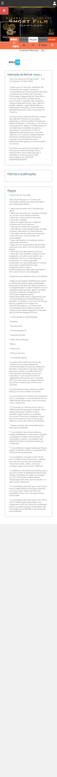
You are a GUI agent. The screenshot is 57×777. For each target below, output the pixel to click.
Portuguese (18, 62)
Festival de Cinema (23, 45)
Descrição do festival (24, 74)
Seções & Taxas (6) (43, 45)
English (10, 62)
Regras (11, 190)
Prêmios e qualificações (21, 174)
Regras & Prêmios (33, 45)
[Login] (54, 3)
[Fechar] (4, 11)
